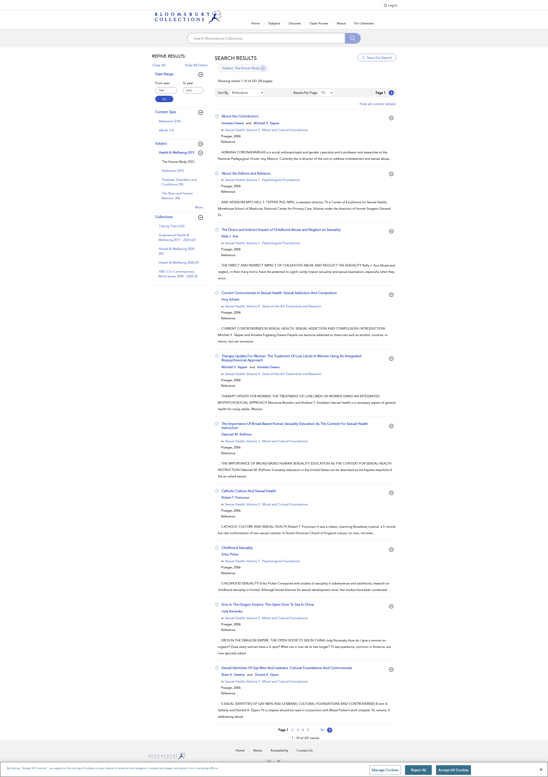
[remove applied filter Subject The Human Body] (262, 68)
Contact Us (305, 750)
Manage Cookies (385, 770)
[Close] (541, 769)
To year (188, 83)
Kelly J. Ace (230, 236)
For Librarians (364, 23)
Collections (164, 217)
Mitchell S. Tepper (266, 123)
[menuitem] (179, 123)
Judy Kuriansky (232, 611)
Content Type (165, 112)
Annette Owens (233, 123)
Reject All (418, 770)
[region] (274, 769)
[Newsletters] (269, 761)
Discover (295, 23)
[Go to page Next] (329, 730)
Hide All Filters (196, 65)
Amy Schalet (230, 299)
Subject (161, 143)
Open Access (319, 23)
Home (255, 23)
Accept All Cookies (453, 770)
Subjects (274, 23)
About (341, 23)
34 (322, 730)
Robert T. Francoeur (235, 497)
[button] (217, 116)
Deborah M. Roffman (237, 434)
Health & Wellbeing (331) (176, 152)
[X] (279, 762)
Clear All (158, 65)
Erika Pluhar (230, 554)
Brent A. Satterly (233, 675)
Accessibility (279, 750)
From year (162, 83)
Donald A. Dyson (267, 675)
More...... (201, 207)
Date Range (164, 74)
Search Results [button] (236, 58)
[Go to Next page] (391, 92)
